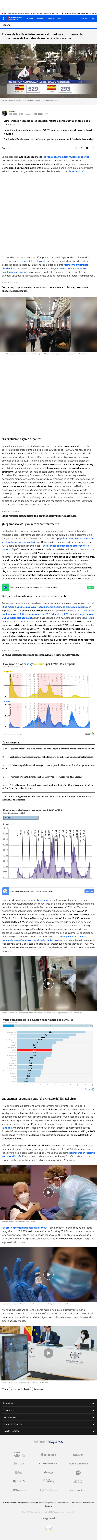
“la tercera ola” (76, 171)
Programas (8, 1409)
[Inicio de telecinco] (3, 18)
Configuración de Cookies (53, 1503)
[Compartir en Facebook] (93, 148)
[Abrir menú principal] (93, 18)
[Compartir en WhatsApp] (76, 148)
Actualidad (8, 1402)
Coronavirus (38, 1389)
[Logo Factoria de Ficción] (78, 1463)
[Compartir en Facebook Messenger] (87, 148)
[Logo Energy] (48, 1472)
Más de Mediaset (11, 1430)
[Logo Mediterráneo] (78, 1490)
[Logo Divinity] (19, 1463)
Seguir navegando (12, 1423)
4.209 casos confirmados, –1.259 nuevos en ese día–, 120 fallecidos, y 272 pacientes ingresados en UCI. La (48, 614)
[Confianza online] (48, 1530)
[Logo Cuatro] (78, 1455)
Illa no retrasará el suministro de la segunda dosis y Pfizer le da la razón (39, 515)
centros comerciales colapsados (29, 261)
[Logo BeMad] (78, 1472)
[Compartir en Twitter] (81, 148)
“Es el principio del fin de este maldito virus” (25, 1227)
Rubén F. (12, 111)
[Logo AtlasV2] (18, 1490)
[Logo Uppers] (18, 1481)
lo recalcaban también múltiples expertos (66, 156)
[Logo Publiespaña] (48, 1490)
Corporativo (9, 1416)
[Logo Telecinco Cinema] (48, 1481)
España (6, 25)
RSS (92, 1503)
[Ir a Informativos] (15, 18)
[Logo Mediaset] (48, 1443)
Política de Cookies (70, 1503)
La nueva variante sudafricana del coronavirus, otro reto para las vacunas (40, 654)
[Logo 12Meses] (78, 1481)
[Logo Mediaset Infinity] (19, 1455)
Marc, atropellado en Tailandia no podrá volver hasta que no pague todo (31, 13)
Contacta (48, 1506)
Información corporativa (19, 1503)
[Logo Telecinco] (48, 1455)
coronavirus (44, 899)
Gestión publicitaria (84, 1503)
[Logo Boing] (18, 1472)
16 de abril (7, 1127)
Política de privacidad (36, 1503)
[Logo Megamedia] (50, 1518)
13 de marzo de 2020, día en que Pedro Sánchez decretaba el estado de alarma (44, 606)
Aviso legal (7, 1503)
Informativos (15, 1389)
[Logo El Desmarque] (48, 1463)
